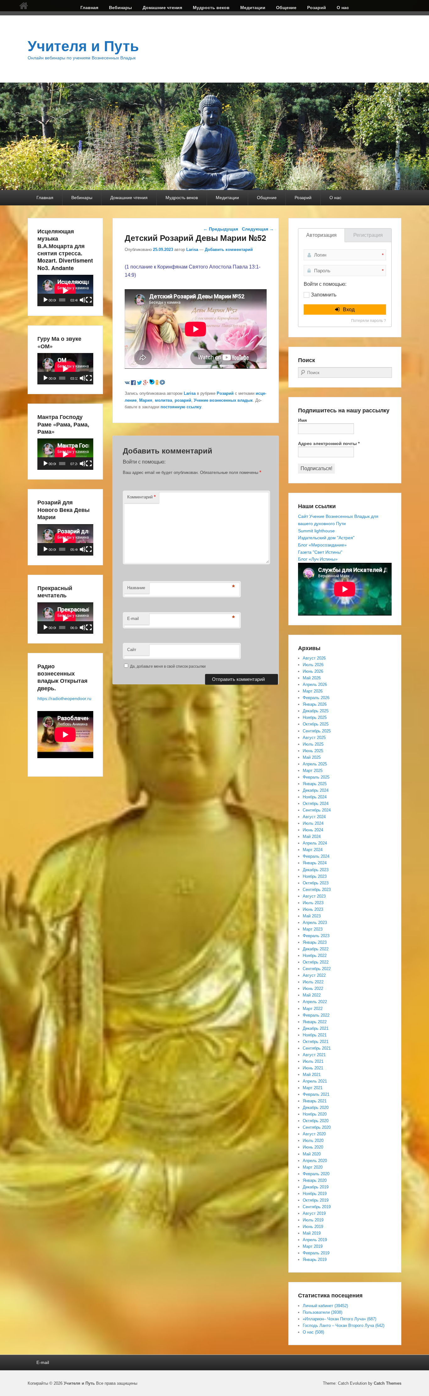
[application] (65, 290)
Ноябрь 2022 (315, 955)
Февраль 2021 (316, 1094)
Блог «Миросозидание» (322, 544)
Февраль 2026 (316, 697)
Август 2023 (314, 896)
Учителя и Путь (83, 46)
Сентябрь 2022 (317, 968)
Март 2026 (313, 691)
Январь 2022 (315, 1021)
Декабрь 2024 (316, 790)
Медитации (252, 7)
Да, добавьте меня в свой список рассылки (167, 666)
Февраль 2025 (316, 777)
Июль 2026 (313, 664)
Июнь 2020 (313, 1147)
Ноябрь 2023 (315, 876)
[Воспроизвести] (45, 300)
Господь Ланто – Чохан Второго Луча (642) (343, 1325)
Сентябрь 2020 (317, 1127)
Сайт (131, 649)
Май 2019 (312, 1233)
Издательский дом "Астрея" (326, 537)
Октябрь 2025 (316, 724)
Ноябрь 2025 (315, 717)
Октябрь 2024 (316, 803)
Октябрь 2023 (316, 883)
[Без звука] (82, 300)
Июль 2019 (313, 1220)
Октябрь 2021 (316, 1041)
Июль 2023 (313, 902)
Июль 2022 (313, 982)
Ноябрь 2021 (315, 1035)
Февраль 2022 (316, 1015)
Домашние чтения (162, 7)
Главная (89, 7)
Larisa (192, 249)
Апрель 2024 (315, 843)
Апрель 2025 (315, 764)
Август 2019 (314, 1213)
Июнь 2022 (313, 988)
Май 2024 (312, 836)
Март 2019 (313, 1246)
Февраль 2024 (316, 856)
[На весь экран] (89, 300)
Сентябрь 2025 (317, 731)
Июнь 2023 (313, 909)
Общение (286, 7)
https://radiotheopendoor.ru (64, 698)
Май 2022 (312, 995)
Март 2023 (313, 929)
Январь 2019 (315, 1259)
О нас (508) (313, 1332)
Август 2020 (314, 1134)
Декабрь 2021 (316, 1028)
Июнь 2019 (313, 1226)
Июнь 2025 (313, 750)
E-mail (133, 618)
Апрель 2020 (315, 1160)
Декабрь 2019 (316, 1187)
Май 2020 (312, 1154)
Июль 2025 (313, 744)
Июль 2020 (313, 1140)
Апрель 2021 (315, 1081)
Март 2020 (313, 1167)
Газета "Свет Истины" (320, 552)
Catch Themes (387, 1383)
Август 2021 (314, 1054)
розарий (183, 400)
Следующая (258, 228)
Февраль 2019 (316, 1253)
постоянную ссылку (180, 407)
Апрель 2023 (315, 922)
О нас (343, 7)
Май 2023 (312, 916)
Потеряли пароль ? (368, 320)
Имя (302, 420)
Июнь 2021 (313, 1068)
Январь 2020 (315, 1180)
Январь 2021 (315, 1101)
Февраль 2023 (316, 935)
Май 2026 (312, 678)
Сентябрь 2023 (317, 889)
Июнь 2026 (313, 671)
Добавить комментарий (229, 249)
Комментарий (141, 496)
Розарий (316, 7)
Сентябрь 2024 (317, 810)
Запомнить (323, 294)
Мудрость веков (211, 7)
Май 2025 (312, 757)
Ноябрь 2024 (315, 797)
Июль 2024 (313, 823)
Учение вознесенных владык (223, 400)
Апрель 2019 (315, 1239)
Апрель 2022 (315, 1001)
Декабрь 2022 (316, 949)
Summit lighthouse (316, 530)
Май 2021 (312, 1074)
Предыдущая (220, 228)
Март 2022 (313, 1008)
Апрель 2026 (315, 684)
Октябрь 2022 (316, 962)
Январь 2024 (315, 863)
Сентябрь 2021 (317, 1048)
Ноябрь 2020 (315, 1114)
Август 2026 (314, 658)
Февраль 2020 (316, 1173)
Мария (145, 400)
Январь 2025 (315, 783)
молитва (163, 400)
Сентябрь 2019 (317, 1206)
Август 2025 (314, 737)
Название (136, 587)
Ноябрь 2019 (315, 1193)
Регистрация (368, 235)
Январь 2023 (315, 942)
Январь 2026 (315, 704)
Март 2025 (313, 770)
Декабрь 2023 (316, 869)
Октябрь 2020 (316, 1120)
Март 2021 (313, 1087)
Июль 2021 (313, 1061)
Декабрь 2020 (316, 1107)
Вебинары (120, 7)
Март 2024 (313, 849)
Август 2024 (314, 816)
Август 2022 (314, 975)
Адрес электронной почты (329, 443)
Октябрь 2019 (316, 1200)
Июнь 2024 (313, 830)
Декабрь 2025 (316, 711)
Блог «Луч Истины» (318, 559)
